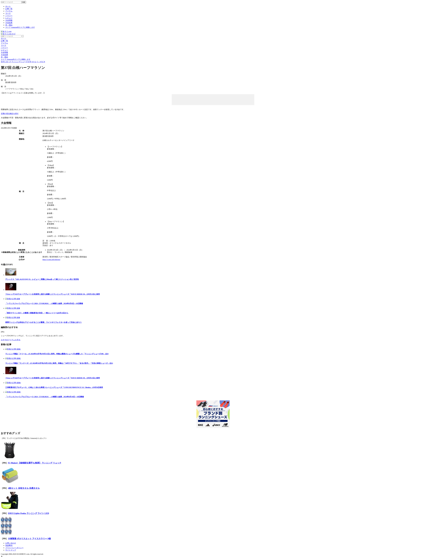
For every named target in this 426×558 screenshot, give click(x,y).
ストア (20, 27)
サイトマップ (10, 550)
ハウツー (8, 16)
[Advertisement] (213, 99)
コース (8, 13)
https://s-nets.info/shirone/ (51, 259)
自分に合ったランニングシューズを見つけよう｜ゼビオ (23, 62)
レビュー (8, 18)
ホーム (8, 6)
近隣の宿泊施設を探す (10, 114)
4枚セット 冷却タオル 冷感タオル (24, 488)
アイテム (8, 11)
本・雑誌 (8, 25)
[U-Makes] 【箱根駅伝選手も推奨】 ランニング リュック (34, 463)
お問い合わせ (10, 543)
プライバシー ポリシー (14, 548)
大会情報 (8, 20)
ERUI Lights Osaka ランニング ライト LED (28, 513)
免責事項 (8, 545)
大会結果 (8, 23)
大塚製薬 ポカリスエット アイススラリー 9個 (29, 538)
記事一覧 (8, 9)
